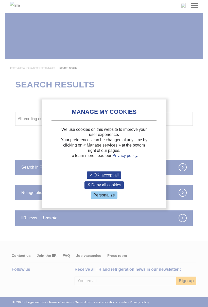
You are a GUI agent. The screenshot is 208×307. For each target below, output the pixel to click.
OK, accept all (106, 175)
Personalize (104, 195)
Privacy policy (124, 156)
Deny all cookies (105, 185)
